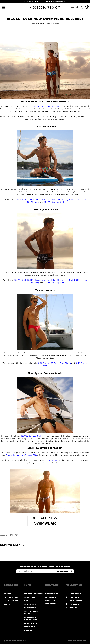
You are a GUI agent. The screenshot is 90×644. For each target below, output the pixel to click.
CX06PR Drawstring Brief (62, 199)
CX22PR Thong (32, 202)
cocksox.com (52, 460)
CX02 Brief (42, 363)
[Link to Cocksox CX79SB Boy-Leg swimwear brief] (45, 405)
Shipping (29, 597)
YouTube (74, 604)
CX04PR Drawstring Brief (38, 199)
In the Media (11, 601)
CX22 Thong (65, 363)
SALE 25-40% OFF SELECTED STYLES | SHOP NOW (43, 1)
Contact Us (51, 594)
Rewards (29, 627)
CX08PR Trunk (80, 199)
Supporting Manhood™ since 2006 (21, 455)
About (7, 594)
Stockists (30, 604)
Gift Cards (30, 623)
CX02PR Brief (20, 199)
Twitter (74, 597)
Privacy (29, 630)
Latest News (11, 597)
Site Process (77, 641)
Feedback (50, 597)
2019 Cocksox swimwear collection (44, 106)
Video (7, 604)
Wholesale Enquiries (51, 602)
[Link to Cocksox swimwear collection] (45, 491)
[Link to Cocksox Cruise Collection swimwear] (45, 158)
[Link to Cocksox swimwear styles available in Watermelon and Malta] (45, 322)
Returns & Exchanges (30, 618)
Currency (30, 608)
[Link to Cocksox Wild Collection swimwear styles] (45, 241)
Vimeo (73, 608)
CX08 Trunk (53, 363)
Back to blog (10, 545)
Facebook (75, 594)
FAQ (26, 601)
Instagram (75, 601)
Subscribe (63, 571)
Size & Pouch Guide (31, 612)
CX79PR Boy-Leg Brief (54, 202)
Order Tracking (33, 594)
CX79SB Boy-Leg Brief (31, 436)
